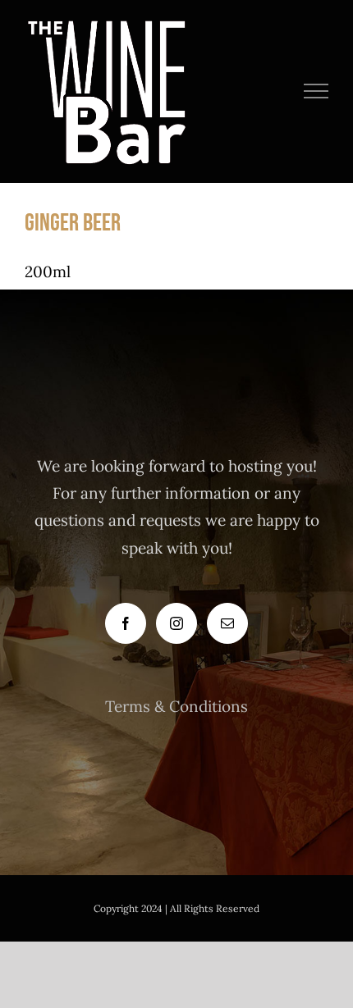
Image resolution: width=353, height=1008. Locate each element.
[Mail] (227, 623)
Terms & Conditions (176, 706)
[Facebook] (125, 623)
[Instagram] (176, 623)
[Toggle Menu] (316, 91)
